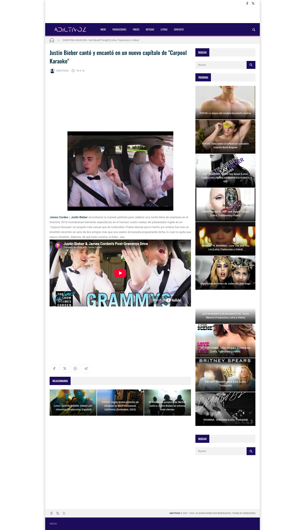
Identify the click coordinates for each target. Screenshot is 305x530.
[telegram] (86, 368)
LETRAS (164, 29)
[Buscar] (253, 29)
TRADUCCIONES (119, 29)
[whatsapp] (75, 368)
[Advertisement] (152, 14)
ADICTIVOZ (62, 70)
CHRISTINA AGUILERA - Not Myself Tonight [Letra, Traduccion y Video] (100, 40)
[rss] (64, 513)
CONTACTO (179, 29)
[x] (253, 3)
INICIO (103, 29)
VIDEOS (136, 29)
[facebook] (247, 3)
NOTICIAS (150, 29)
